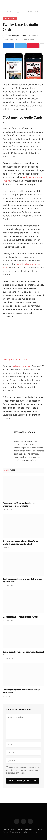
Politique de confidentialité (21, 830)
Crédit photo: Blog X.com (15, 359)
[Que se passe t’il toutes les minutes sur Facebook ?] (23, 636)
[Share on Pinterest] (33, 45)
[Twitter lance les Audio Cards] (23, 65)
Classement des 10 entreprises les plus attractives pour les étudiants (19, 505)
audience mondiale (21, 366)
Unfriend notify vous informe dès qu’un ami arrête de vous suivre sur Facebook (21, 542)
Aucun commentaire (11, 39)
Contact (6, 830)
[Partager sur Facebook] (8, 45)
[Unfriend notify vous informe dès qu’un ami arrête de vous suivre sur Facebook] (23, 526)
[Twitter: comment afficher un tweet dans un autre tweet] (23, 674)
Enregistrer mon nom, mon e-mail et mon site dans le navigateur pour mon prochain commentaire (23, 770)
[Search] (43, 4)
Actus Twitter (28, 12)
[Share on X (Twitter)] (21, 45)
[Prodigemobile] (23, 4)
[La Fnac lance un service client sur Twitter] (23, 601)
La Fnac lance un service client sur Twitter (20, 616)
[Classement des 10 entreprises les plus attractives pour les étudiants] (23, 488)
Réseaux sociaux (16, 12)
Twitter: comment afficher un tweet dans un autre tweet (21, 691)
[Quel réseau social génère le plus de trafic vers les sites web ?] (23, 564)
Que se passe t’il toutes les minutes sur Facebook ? (23, 653)
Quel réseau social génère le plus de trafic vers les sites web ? (22, 580)
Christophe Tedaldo (18, 36)
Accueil (5, 12)
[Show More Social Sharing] (41, 45)
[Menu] (4, 4)
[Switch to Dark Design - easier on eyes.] (39, 4)
